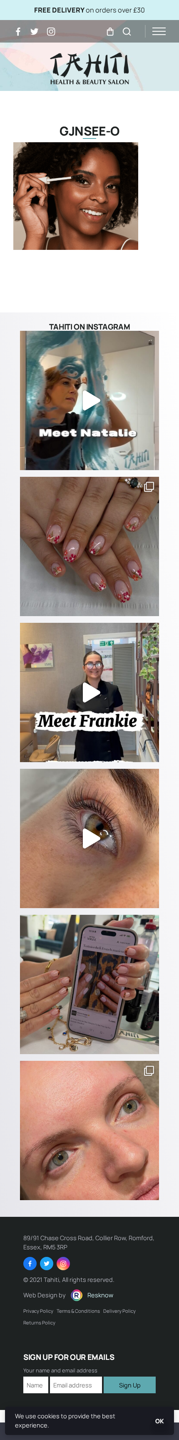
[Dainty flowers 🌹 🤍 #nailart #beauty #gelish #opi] (89, 546)
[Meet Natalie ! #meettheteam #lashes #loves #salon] (89, 400)
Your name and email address (60, 1370)
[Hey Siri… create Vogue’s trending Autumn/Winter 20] (89, 984)
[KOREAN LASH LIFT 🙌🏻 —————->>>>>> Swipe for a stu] (89, 1130)
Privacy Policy (38, 1311)
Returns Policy (39, 1322)
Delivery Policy (119, 1311)
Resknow (100, 1295)
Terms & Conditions (78, 1311)
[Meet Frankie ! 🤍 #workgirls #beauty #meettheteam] (89, 692)
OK (159, 1421)
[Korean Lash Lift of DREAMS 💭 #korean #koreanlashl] (89, 838)
